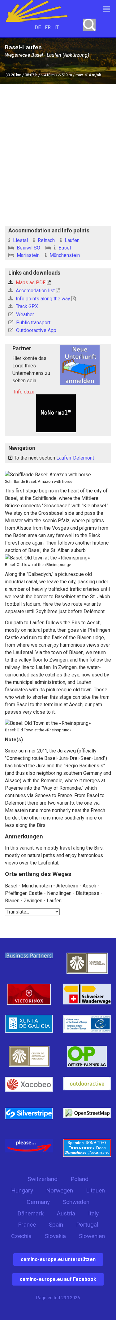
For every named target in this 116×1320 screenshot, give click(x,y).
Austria (66, 1213)
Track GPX (26, 306)
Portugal (87, 1224)
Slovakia (55, 1236)
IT (56, 27)
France (27, 1224)
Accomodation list (35, 291)
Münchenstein (64, 255)
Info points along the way (43, 299)
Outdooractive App (35, 330)
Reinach (46, 240)
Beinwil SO (27, 248)
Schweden (76, 1202)
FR (48, 27)
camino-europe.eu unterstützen (58, 1259)
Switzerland (43, 1179)
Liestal (20, 240)
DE (38, 27)
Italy (93, 1213)
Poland (79, 1179)
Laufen (71, 240)
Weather (24, 314)
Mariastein (27, 255)
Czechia (21, 1236)
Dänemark (30, 1213)
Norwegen (59, 1190)
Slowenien (92, 1236)
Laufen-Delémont (75, 458)
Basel (64, 248)
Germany (38, 1202)
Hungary (22, 1190)
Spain (56, 1224)
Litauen (95, 1190)
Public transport (32, 323)
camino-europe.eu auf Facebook (58, 1279)
